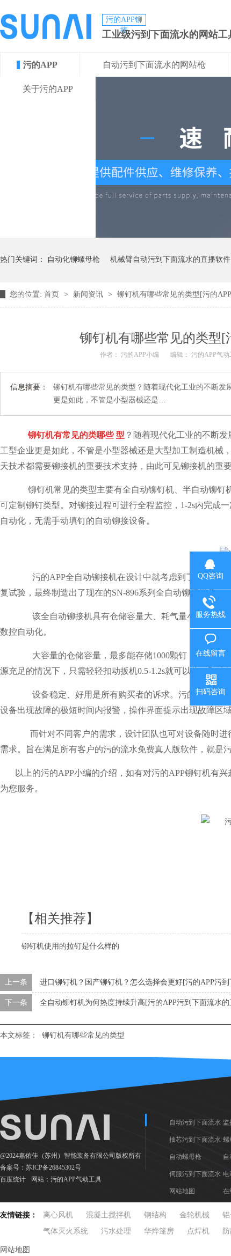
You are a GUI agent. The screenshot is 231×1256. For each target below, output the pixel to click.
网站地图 (182, 1191)
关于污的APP (48, 88)
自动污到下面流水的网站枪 (154, 64)
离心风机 (58, 1215)
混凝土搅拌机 (108, 1215)
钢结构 (155, 1215)
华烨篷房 (159, 1231)
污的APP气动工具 (76, 1179)
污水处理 (116, 1231)
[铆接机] (25, 434)
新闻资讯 (89, 294)
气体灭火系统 (65, 1231)
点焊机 (198, 1231)
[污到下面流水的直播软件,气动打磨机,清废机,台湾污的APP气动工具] (45, 36)
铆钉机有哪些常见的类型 (83, 1035)
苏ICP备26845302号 (53, 1167)
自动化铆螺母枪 (73, 259)
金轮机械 (194, 1215)
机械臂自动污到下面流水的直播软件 (170, 259)
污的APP (40, 64)
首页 (52, 294)
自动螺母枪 (185, 1156)
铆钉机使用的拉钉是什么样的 (70, 946)
